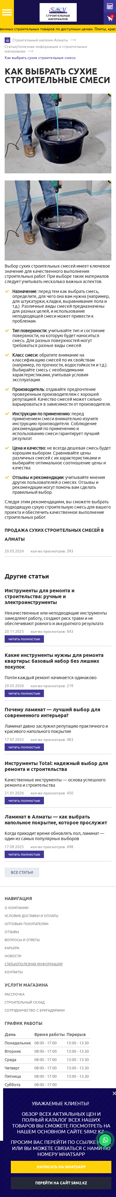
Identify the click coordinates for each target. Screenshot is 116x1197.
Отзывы (12, 932)
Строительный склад (25, 1002)
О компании (16, 908)
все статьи (22, 872)
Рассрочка (14, 994)
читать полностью (24, 639)
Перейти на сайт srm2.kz (61, 1183)
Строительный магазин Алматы (40, 40)
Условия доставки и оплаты (31, 916)
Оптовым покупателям (27, 924)
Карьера (12, 948)
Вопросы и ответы (22, 940)
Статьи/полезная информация (33, 964)
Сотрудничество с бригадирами (35, 1010)
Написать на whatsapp (61, 1167)
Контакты (14, 972)
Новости (13, 956)
